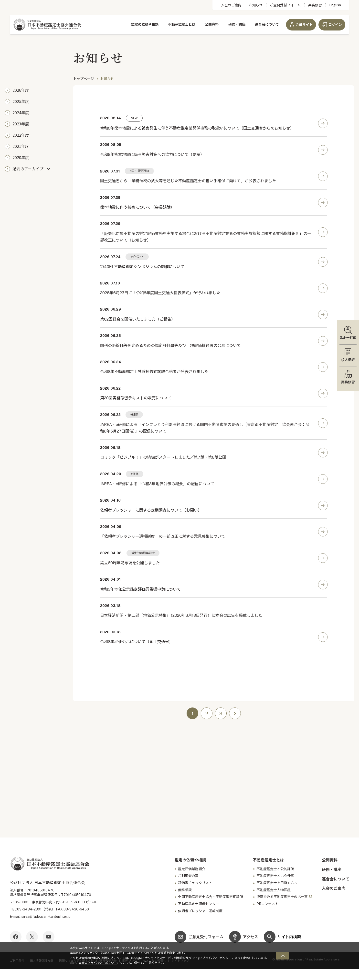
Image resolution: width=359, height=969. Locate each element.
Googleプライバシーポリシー (211, 958)
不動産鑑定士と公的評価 (275, 869)
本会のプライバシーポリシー (98, 963)
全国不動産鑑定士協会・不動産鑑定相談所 (210, 897)
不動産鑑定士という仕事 (275, 876)
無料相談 (185, 890)
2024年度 (20, 112)
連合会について (267, 24)
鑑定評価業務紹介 (191, 869)
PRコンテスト (267, 904)
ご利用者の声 (188, 876)
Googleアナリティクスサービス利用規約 (158, 958)
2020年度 (20, 157)
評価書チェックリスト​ (195, 883)
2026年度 (20, 90)
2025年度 (20, 101)
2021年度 (20, 146)
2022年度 (20, 135)
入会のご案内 (231, 5)
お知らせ (256, 5)
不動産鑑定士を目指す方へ (276, 883)
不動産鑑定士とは (181, 24)
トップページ (83, 79)
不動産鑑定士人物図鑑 (273, 890)
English (335, 5)
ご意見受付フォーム (285, 5)
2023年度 (20, 124)
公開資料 (212, 24)
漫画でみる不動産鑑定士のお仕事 (282, 897)
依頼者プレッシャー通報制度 (200, 911)
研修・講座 (236, 24)
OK (283, 955)
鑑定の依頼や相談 (144, 24)
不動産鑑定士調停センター (198, 904)
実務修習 (315, 5)
